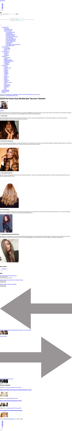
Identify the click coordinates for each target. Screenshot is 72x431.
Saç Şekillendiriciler (8, 29)
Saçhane (2, 110)
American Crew (7, 67)
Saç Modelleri (7, 48)
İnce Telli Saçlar (9, 37)
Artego (5, 69)
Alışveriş (4, 92)
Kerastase (6, 73)
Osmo (5, 83)
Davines (6, 71)
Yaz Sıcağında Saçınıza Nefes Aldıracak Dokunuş (11, 410)
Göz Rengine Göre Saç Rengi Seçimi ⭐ (8, 275)
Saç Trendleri (7, 49)
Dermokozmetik (5, 90)
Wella (5, 89)
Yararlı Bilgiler (7, 57)
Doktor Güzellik (5, 91)
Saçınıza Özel (7, 30)
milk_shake (6, 80)
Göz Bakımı (6, 55)
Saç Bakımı (4, 27)
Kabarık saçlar (9, 42)
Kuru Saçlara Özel (10, 45)
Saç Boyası (6, 28)
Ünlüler (5, 50)
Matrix (5, 77)
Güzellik (4, 56)
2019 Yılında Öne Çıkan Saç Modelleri (8, 284)
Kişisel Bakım (5, 51)
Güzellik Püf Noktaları (9, 60)
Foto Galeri (6, 64)
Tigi (5, 87)
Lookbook (6, 63)
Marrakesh (6, 76)
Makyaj (5, 58)
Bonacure (6, 70)
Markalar (4, 65)
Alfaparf (6, 66)
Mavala (5, 79)
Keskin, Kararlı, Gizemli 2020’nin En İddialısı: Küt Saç (11, 279)
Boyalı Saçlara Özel (10, 32)
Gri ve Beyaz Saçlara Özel (12, 36)
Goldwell (6, 72)
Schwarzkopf (7, 85)
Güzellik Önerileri (8, 59)
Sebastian (6, 86)
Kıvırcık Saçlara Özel (10, 41)
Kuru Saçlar (8, 43)
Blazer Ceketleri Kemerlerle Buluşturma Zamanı (11, 400)
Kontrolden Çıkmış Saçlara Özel (13, 44)
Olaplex (6, 81)
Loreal (5, 75)
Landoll (5, 74)
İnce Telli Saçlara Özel (11, 38)
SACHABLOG (11, 419)
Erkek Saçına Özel (10, 35)
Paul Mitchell (7, 84)
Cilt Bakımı (6, 52)
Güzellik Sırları (7, 62)
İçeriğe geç (2, 0)
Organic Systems (8, 82)
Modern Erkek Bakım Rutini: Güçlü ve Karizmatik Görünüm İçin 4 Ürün (16, 389)
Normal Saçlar (9, 33)
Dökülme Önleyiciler (10, 34)
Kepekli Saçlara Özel (10, 40)
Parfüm (5, 54)
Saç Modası (4, 46)
